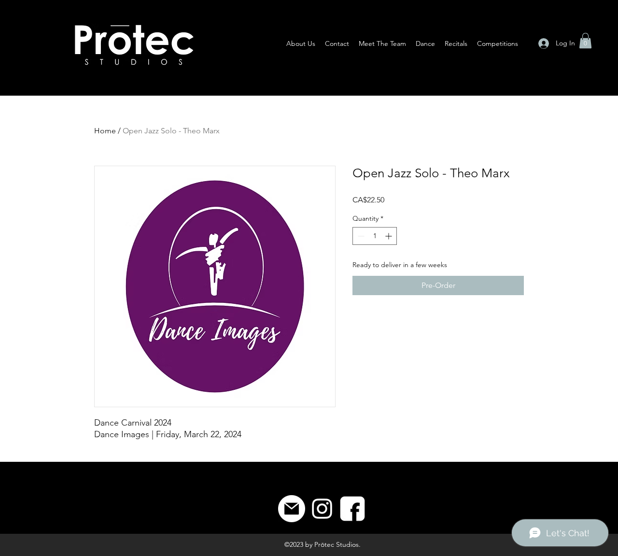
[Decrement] (360, 236)
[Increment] (389, 236)
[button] (585, 40)
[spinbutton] (374, 236)
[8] (352, 508)
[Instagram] (322, 508)
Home (105, 130)
